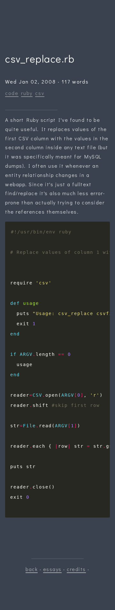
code (12, 93)
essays (52, 569)
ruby (27, 93)
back (32, 569)
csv (39, 93)
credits (76, 569)
